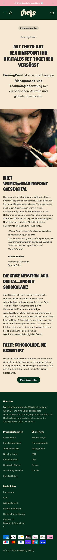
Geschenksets (10, 454)
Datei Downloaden (28, 379)
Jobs (34, 460)
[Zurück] (3, 3)
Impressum (8, 492)
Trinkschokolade (11, 449)
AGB (5, 498)
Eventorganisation (28, 28)
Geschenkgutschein (13, 470)
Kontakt (35, 470)
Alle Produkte (9, 438)
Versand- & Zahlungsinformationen (14, 523)
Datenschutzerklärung (14, 514)
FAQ (34, 454)
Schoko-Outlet (10, 476)
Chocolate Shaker (12, 465)
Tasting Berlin (38, 449)
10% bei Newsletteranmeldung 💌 (28, 3)
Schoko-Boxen (10, 460)
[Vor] (53, 3)
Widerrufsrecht (10, 503)
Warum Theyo (38, 438)
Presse (35, 465)
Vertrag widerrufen (12, 509)
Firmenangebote (40, 443)
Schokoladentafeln (12, 443)
